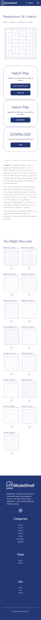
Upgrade (20, 120)
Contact (20, 593)
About (20, 587)
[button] (38, 3)
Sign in (20, 93)
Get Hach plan (20, 86)
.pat (20, 145)
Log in (20, 590)
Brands (20, 560)
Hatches (20, 563)
